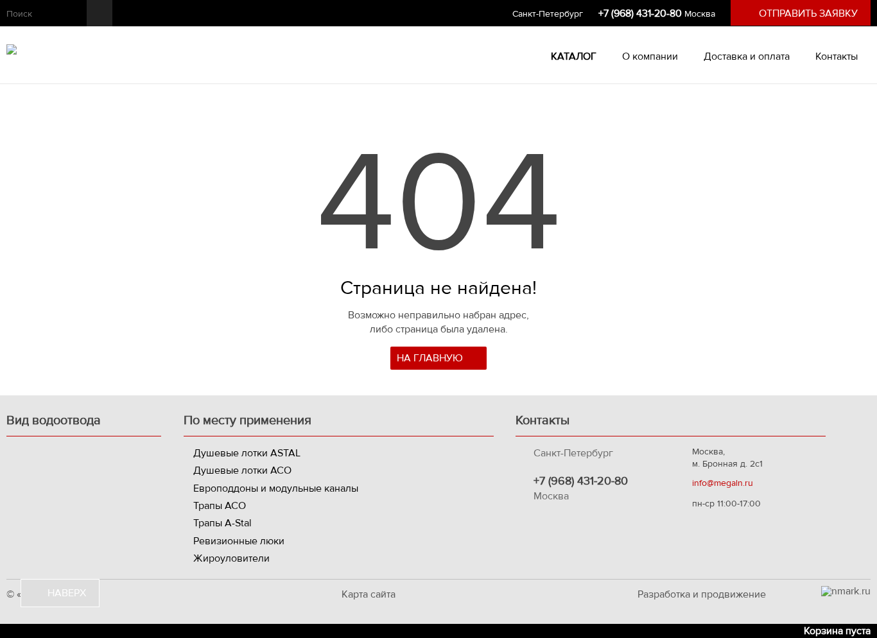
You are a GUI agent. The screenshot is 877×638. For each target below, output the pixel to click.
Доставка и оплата (747, 56)
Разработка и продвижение (702, 594)
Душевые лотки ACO (242, 470)
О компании (650, 56)
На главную (431, 358)
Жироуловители (231, 558)
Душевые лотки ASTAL (246, 453)
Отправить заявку (808, 13)
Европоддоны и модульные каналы (275, 488)
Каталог (572, 56)
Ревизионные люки (238, 541)
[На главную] (11, 51)
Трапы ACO (219, 505)
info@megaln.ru (722, 483)
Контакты (836, 56)
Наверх (65, 593)
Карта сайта (368, 594)
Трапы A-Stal (222, 523)
